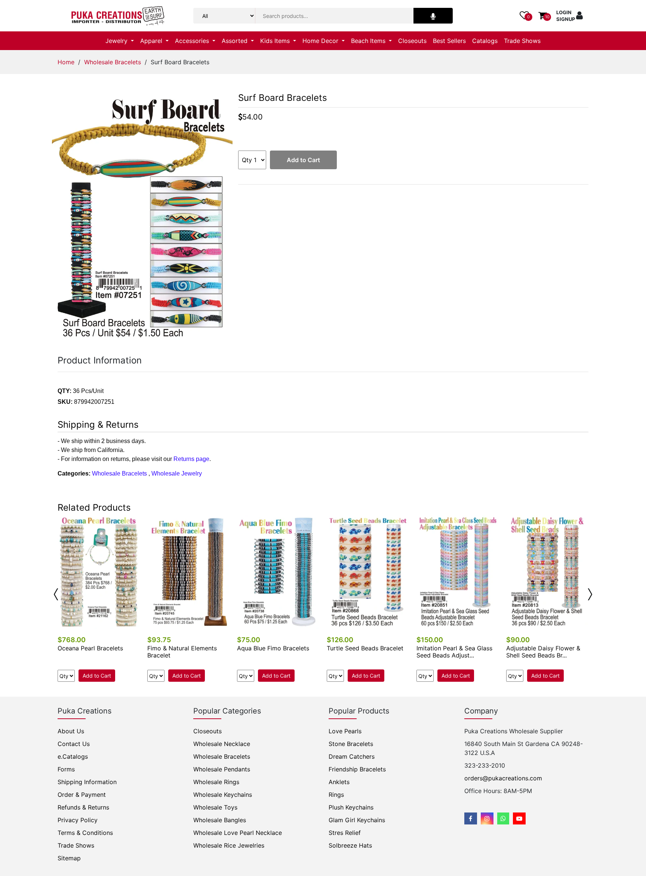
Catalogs (485, 40)
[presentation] (56, 594)
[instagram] (487, 818)
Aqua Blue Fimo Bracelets (273, 648)
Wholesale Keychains (222, 794)
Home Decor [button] (321, 40)
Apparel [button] (152, 40)
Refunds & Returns (83, 807)
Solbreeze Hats (350, 845)
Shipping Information (87, 782)
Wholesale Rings (216, 782)
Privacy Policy (78, 820)
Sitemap (69, 858)
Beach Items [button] (369, 40)
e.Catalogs (73, 756)
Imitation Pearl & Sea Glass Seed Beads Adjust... (454, 651)
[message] (519, 818)
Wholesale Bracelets (112, 62)
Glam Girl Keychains (357, 820)
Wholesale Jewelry (176, 473)
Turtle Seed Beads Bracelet (365, 648)
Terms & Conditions (85, 832)
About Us (71, 731)
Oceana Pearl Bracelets (90, 648)
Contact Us (74, 743)
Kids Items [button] (276, 40)
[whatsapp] (503, 818)
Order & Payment (82, 794)
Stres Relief (345, 832)
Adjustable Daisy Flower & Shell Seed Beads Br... (543, 651)
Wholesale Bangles (219, 820)
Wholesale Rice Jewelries (228, 845)
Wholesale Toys (215, 807)
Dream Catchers (352, 756)
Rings (336, 794)
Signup (565, 19)
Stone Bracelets (351, 743)
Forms (66, 769)
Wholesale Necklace (221, 743)
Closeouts (412, 40)
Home (66, 62)
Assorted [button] (235, 40)
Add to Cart (303, 160)
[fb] (470, 818)
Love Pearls (345, 731)
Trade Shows (522, 40)
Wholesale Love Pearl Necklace (237, 832)
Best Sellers (449, 40)
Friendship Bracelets (357, 769)
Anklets (339, 782)
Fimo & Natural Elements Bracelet (182, 651)
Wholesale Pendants (221, 769)
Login (564, 12)
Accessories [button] (193, 40)
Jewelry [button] (117, 40)
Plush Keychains (351, 807)
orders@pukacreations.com (503, 778)
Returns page (191, 459)
